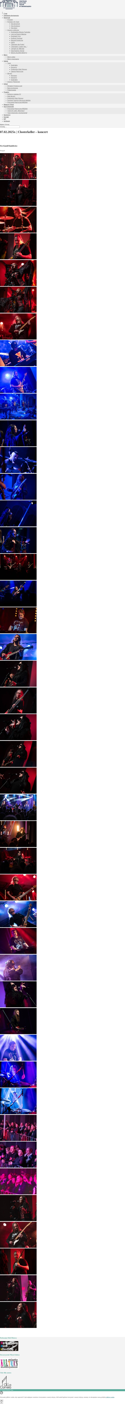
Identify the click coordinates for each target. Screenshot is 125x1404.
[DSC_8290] (18, 1301)
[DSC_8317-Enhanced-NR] (18, 179)
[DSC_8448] (18, 606)
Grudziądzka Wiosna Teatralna (20, 32)
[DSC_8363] (18, 339)
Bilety (5, 55)
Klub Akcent (11, 96)
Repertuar (7, 18)
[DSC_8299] (18, 1327)
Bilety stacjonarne (13, 59)
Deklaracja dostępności (11, 15)
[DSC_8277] (18, 1247)
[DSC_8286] (18, 1274)
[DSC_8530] (18, 900)
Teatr (9, 63)
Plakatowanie (11, 90)
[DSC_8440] (18, 553)
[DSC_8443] (18, 579)
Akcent (9, 73)
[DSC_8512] (18, 846)
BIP (5, 119)
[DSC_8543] (18, 953)
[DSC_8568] (18, 1007)
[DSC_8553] (18, 980)
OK (1, 1400)
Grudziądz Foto (16, 36)
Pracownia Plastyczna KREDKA (17, 102)
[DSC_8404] (18, 446)
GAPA (13, 42)
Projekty (6, 92)
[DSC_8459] (18, 633)
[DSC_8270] (18, 1220)
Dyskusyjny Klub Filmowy (19, 69)
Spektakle (14, 65)
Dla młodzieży (15, 26)
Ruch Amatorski (9, 107)
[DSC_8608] (18, 1167)
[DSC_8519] (18, 873)
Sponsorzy (7, 115)
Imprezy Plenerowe (13, 82)
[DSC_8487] (18, 739)
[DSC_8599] (18, 1114)
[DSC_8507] (18, 820)
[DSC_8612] (18, 1194)
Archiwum (7, 121)
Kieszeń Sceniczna (17, 40)
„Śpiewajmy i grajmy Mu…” (19, 47)
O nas (5, 13)
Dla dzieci (14, 28)
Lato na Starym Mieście (18, 34)
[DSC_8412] (18, 472)
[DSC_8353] (18, 285)
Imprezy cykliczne (13, 30)
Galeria (6, 61)
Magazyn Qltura (9, 104)
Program (10, 20)
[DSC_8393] (18, 419)
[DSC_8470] (18, 659)
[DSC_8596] (18, 1087)
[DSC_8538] (18, 927)
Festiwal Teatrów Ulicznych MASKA (18, 100)
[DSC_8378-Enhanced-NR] (18, 365)
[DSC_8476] (18, 686)
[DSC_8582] (18, 1033)
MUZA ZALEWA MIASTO (19, 53)
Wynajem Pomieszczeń (14, 86)
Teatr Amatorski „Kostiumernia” (17, 113)
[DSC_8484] (18, 713)
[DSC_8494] (18, 793)
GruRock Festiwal (16, 38)
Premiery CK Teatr (13, 22)
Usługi (6, 84)
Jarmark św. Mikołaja (17, 49)
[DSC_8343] (18, 259)
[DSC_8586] (18, 1060)
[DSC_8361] (18, 312)
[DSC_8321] (18, 205)
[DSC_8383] (18, 392)
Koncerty (14, 67)
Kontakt (6, 117)
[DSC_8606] (18, 1140)
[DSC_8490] (18, 766)
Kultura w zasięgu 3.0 (14, 94)
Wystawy (14, 76)
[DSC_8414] (18, 499)
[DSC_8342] (18, 232)
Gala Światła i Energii (17, 51)
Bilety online (11, 57)
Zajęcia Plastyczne (17, 71)
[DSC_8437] (18, 526)
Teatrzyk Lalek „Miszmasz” (16, 111)
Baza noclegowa (12, 88)
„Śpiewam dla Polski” (17, 44)
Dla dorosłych (15, 24)
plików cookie (110, 1397)
